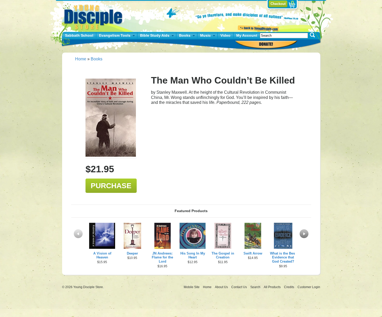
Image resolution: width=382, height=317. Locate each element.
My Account (246, 35)
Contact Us (239, 287)
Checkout (278, 4)
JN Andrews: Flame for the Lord (162, 257)
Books (184, 35)
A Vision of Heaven (102, 255)
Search (255, 287)
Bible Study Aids (154, 35)
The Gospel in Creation (223, 255)
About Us (222, 287)
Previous (78, 233)
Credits (289, 287)
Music (205, 35)
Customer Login (309, 287)
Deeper (132, 253)
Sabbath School (79, 35)
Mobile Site (192, 287)
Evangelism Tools (114, 35)
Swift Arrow (252, 253)
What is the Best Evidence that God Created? (283, 257)
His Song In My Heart (192, 255)
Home (80, 59)
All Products (272, 287)
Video (225, 35)
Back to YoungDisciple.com (257, 28)
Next (304, 233)
